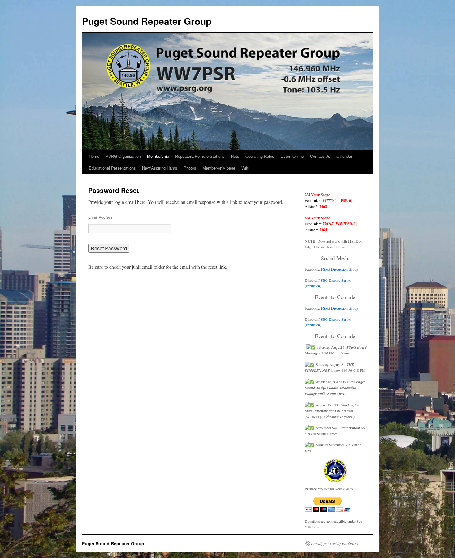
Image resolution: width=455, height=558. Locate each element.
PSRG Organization (123, 156)
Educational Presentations (112, 168)
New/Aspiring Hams (159, 168)
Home (94, 156)
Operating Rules (259, 156)
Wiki (245, 168)
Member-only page (218, 168)
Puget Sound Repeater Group (146, 21)
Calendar (344, 156)
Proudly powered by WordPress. (335, 543)
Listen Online (292, 156)
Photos (190, 168)
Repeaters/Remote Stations (200, 156)
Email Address (100, 217)
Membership (158, 156)
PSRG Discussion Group (339, 269)
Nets (235, 156)
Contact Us (320, 156)
